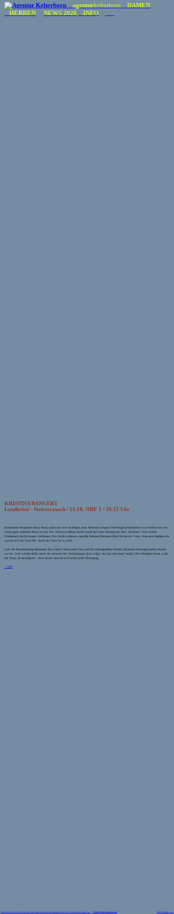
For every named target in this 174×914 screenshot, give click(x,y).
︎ (92, 912)
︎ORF (8, 566)
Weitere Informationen (105, 912)
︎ (112, 13)
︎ (107, 13)
